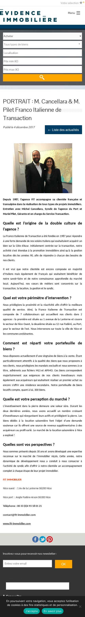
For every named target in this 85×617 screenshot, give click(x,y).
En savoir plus (53, 611)
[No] (80, 606)
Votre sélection (72, 3)
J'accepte (32, 611)
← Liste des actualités (63, 129)
